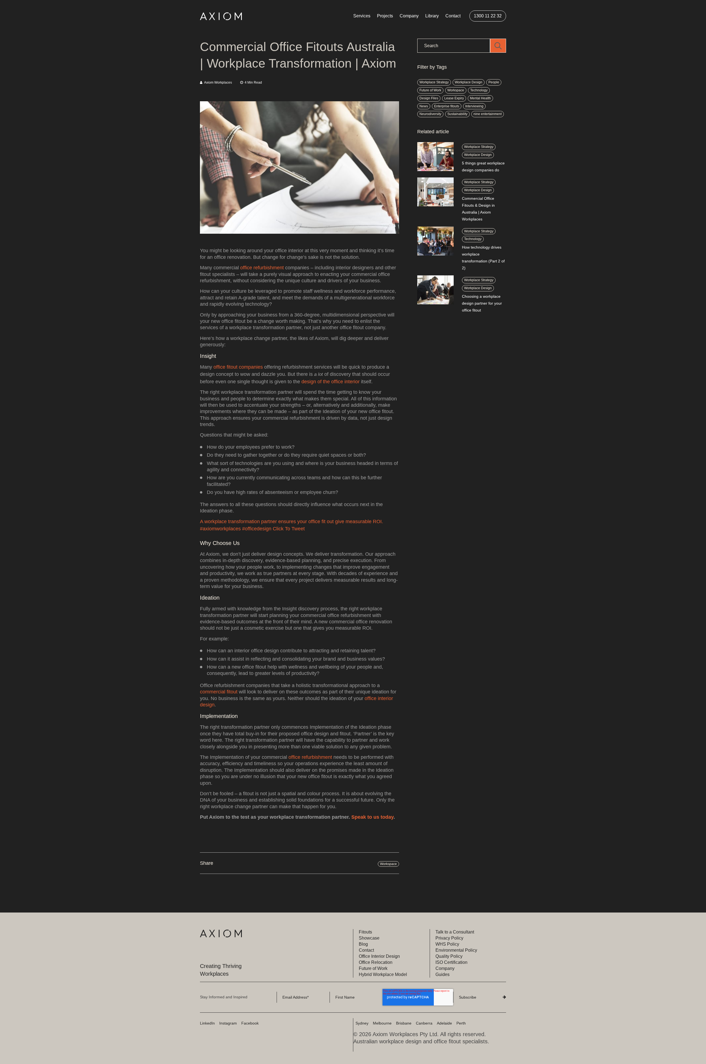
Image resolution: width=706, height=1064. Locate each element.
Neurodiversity (430, 114)
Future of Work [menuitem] (373, 968)
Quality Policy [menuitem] (448, 956)
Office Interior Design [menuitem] (379, 956)
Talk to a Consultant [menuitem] (454, 932)
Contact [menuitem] (453, 16)
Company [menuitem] (409, 16)
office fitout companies (238, 367)
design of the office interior (330, 381)
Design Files (428, 98)
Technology (479, 90)
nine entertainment (488, 114)
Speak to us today (372, 817)
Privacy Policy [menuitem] (449, 938)
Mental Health (480, 98)
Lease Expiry (454, 98)
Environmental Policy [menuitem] (456, 950)
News (423, 106)
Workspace (388, 864)
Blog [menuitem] (363, 944)
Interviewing (474, 106)
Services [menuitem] (361, 16)
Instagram (228, 1023)
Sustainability (457, 114)
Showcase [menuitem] (369, 938)
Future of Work (430, 90)
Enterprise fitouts (446, 106)
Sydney (361, 1023)
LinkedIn (207, 1023)
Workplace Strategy (434, 82)
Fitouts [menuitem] (365, 932)
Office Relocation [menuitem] (375, 962)
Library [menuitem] (432, 16)
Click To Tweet (289, 528)
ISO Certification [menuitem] (451, 962)
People (493, 82)
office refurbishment (262, 267)
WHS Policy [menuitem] (447, 944)
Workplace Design (468, 82)
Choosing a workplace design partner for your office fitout (482, 303)
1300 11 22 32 (488, 16)
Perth (461, 1023)
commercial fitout (218, 692)
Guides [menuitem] (442, 974)
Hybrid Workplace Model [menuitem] (383, 974)
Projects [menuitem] (385, 16)
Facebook (250, 1023)
